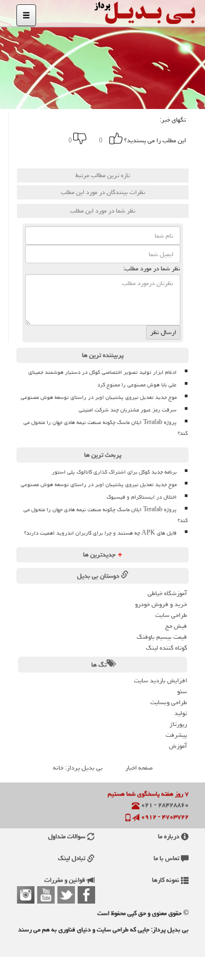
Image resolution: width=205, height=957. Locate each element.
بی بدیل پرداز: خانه (78, 767)
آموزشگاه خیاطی (167, 593)
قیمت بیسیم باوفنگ (162, 637)
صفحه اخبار (139, 767)
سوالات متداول (67, 836)
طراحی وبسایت (168, 702)
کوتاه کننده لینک (166, 647)
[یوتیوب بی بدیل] (46, 895)
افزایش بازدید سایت (160, 680)
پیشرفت (176, 735)
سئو (182, 691)
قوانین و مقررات (65, 880)
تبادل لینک (72, 858)
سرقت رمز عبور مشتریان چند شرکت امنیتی (128, 409)
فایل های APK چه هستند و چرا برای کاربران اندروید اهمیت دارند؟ (100, 533)
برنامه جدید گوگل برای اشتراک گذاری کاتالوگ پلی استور (114, 472)
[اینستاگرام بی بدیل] (25, 895)
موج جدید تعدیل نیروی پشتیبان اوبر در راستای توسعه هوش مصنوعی (99, 397)
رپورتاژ (178, 724)
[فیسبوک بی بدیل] (86, 895)
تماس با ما (167, 858)
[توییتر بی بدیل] (66, 895)
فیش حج (176, 626)
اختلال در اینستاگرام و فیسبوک (142, 497)
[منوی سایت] (26, 15)
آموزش (178, 746)
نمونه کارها (166, 880)
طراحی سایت (171, 615)
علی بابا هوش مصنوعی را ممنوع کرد (137, 384)
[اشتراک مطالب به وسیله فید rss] (39, 155)
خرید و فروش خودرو (161, 604)
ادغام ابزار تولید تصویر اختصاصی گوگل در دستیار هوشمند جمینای (102, 372)
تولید (180, 713)
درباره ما (169, 836)
